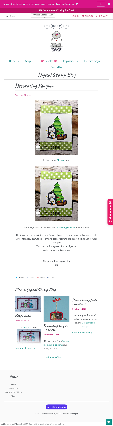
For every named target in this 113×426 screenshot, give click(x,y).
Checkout (101, 16)
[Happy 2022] (28, 304)
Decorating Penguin (65, 227)
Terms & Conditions (13, 392)
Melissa (60, 160)
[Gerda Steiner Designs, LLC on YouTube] (53, 26)
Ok (101, 4)
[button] (110, 212)
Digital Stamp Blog (56, 74)
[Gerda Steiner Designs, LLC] (56, 42)
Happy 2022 (22, 315)
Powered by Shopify (70, 414)
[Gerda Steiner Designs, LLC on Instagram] (66, 26)
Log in (75, 16)
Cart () (88, 16)
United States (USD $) (43, 16)
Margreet (27, 327)
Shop (28, 61)
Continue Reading (24, 348)
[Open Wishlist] (109, 422)
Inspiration (69, 61)
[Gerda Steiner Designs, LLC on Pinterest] (59, 26)
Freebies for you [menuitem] (92, 61)
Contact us (13, 388)
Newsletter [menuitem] (56, 67)
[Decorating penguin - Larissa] (56, 309)
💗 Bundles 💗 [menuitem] (49, 61)
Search (13, 384)
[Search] (7, 16)
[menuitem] (15, 61)
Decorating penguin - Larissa (56, 328)
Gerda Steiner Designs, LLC (51, 414)
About (13, 396)
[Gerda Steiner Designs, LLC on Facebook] (47, 26)
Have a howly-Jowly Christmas (84, 302)
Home (13, 61)
